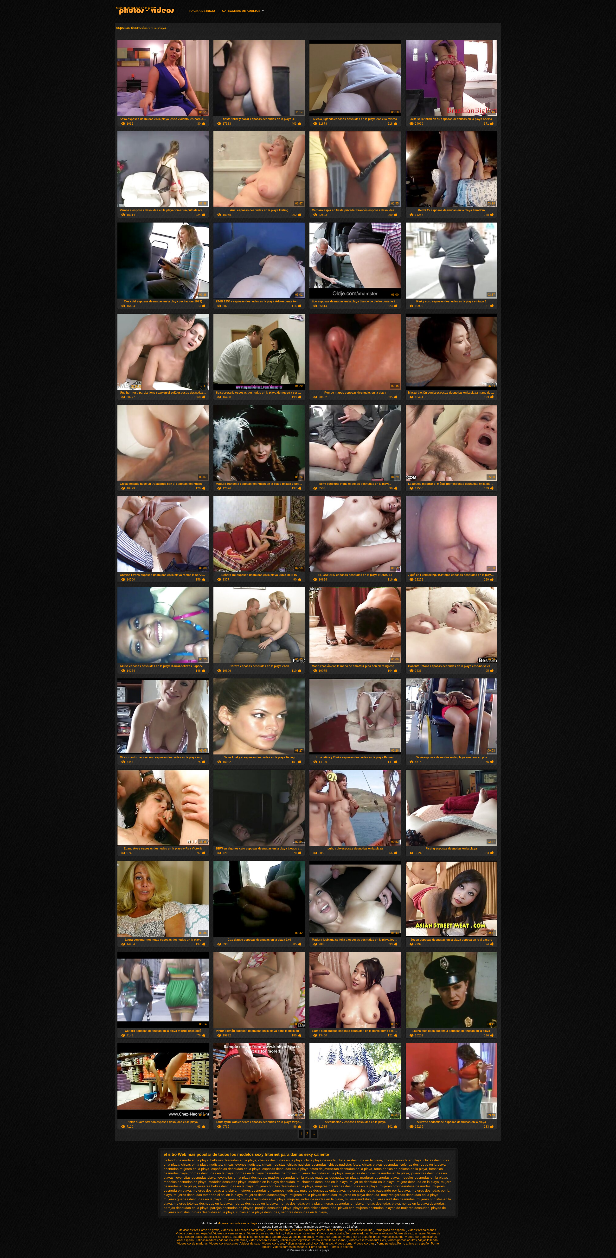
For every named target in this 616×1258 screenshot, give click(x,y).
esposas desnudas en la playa (285, 1169)
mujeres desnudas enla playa (322, 1190)
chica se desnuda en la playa (360, 1160)
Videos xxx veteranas (233, 1240)
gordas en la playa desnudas (258, 1173)
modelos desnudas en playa (185, 1182)
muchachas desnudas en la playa (322, 1182)
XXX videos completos (249, 1230)
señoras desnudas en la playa (304, 1212)
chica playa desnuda (320, 1160)
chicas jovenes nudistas (242, 1164)
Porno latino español (331, 1230)
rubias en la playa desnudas (257, 1212)
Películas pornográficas (295, 1240)
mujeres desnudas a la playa (215, 1190)
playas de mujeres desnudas (407, 1208)
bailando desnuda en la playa (186, 1160)
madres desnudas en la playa (290, 1177)
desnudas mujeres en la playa (186, 1169)
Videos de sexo (250, 1243)
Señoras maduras (357, 1233)
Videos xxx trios (364, 1243)
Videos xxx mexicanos (224, 1243)
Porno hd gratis (209, 1230)
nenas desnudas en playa (344, 1203)
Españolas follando (245, 1237)
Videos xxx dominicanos (421, 1237)
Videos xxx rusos (273, 1243)
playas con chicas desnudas (314, 1208)
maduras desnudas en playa (336, 1177)
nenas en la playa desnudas (423, 1203)
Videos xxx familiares (217, 1237)
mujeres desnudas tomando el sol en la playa (208, 1195)
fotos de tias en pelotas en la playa (400, 1169)
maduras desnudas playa (379, 1177)
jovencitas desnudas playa (195, 1177)
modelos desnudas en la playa (424, 1177)
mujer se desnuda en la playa (372, 1182)
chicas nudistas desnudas (307, 1164)
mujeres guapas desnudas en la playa (193, 1199)
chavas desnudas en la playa (280, 1160)
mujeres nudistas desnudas (394, 1199)
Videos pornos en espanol (290, 1247)
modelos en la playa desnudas (271, 1182)
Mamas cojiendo (393, 1237)
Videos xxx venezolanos (229, 1233)
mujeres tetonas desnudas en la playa (203, 1203)
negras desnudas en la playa (256, 1203)
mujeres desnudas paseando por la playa (378, 1190)
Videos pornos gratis (330, 1233)
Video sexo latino (381, 1233)
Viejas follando (428, 1240)
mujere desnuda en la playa (418, 1182)
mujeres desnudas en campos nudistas (268, 1190)
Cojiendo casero (270, 1237)
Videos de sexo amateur (410, 1233)
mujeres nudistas (358, 1199)
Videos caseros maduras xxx (367, 1240)
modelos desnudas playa (227, 1182)
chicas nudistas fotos (344, 1164)
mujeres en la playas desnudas (313, 1195)
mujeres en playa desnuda (359, 1195)
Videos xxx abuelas (328, 1237)
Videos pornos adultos (402, 1240)
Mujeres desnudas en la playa (135, 8)
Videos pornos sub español (194, 1233)
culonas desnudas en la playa (423, 1164)
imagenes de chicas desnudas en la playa (377, 1173)
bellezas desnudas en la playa (233, 1160)
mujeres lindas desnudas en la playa (315, 1199)
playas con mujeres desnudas (361, 1208)
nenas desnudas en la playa (301, 1203)
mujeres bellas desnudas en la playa (226, 1186)
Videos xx (227, 1230)
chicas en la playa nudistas (201, 1164)
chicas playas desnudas (380, 1164)
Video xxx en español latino (265, 1233)
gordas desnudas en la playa (212, 1173)
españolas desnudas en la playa (235, 1169)
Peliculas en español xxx (302, 1243)
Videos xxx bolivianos (422, 1230)
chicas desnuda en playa (403, 1160)
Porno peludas (386, 1243)
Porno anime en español (413, 1243)
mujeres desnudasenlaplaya (266, 1195)
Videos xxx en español (263, 1240)
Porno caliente (319, 1247)
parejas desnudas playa (273, 1208)
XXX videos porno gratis (298, 1237)
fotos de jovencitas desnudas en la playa (341, 1169)
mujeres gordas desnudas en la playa (409, 1195)
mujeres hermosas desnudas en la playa (254, 1199)
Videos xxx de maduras (192, 1243)
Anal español (185, 1240)
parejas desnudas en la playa (186, 1208)
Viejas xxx (327, 1243)
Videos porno (344, 1243)
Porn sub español (341, 1247)
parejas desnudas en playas (231, 1208)
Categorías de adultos (241, 11)
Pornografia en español (390, 1230)
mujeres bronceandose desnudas (404, 1186)
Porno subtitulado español (329, 1240)
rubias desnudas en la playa (213, 1212)
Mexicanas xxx (188, 1230)
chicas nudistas (273, 1164)
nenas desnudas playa (383, 1203)
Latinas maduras (207, 1240)
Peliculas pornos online (300, 1233)
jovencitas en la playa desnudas (242, 1177)
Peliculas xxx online (359, 1230)
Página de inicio (202, 11)
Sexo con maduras (278, 1230)
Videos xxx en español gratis (361, 1237)
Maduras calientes (304, 1230)
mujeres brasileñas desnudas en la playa (346, 1186)
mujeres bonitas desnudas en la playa (284, 1186)
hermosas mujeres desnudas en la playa (312, 1173)
